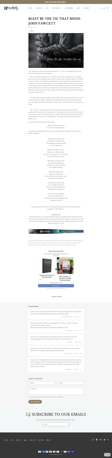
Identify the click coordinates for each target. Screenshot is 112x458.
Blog (25, 440)
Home (6, 440)
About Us (18, 440)
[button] (100, 8)
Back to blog (56, 296)
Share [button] (31, 31)
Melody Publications (58, 454)
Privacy (48, 440)
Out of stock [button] (56, 286)
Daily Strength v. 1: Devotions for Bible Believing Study (65, 278)
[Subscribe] (68, 424)
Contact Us (32, 440)
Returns (41, 440)
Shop (11, 440)
